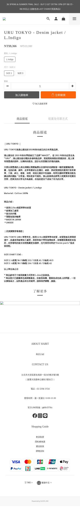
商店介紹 (40, 354)
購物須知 (40, 450)
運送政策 (40, 446)
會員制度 (40, 436)
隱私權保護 (40, 441)
